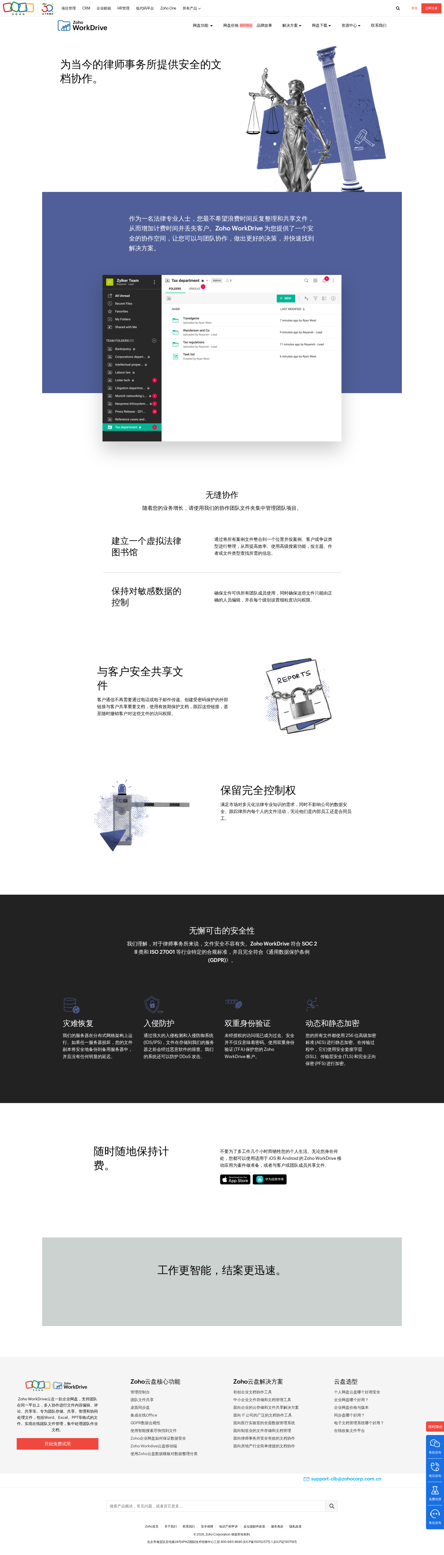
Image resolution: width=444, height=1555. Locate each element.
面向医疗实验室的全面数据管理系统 (264, 1423)
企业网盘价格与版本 (351, 1407)
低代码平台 (145, 8)
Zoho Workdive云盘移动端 (154, 1446)
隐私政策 (295, 1526)
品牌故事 (264, 25)
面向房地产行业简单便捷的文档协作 (264, 1446)
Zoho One (168, 8)
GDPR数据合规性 (145, 1423)
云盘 (51, 1399)
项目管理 (68, 8)
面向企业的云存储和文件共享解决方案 (266, 1407)
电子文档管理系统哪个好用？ (359, 1423)
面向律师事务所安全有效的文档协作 (264, 1438)
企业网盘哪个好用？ (351, 1399)
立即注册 (431, 8)
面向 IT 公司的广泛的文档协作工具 (262, 1415)
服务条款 (277, 1526)
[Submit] (331, 1506)
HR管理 (123, 8)
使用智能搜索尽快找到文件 (154, 1430)
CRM (86, 8)
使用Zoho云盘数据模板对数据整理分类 (164, 1453)
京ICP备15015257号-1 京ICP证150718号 (270, 1542)
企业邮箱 (104, 8)
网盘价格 (231, 25)
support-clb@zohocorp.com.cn (346, 1478)
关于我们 (170, 1526)
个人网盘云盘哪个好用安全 (357, 1392)
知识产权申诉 (228, 1526)
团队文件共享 (142, 1399)
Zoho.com (29, 8)
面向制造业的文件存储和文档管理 (262, 1430)
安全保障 (207, 1526)
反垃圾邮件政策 (254, 1526)
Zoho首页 (152, 1526)
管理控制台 (140, 1392)
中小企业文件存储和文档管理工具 (262, 1399)
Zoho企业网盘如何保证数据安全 (158, 1438)
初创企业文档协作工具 (252, 1392)
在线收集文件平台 (349, 1430)
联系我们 (378, 25)
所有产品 (190, 8)
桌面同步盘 (140, 1407)
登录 (414, 8)
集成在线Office (144, 1415)
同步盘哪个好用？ (349, 1415)
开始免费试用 (57, 1443)
